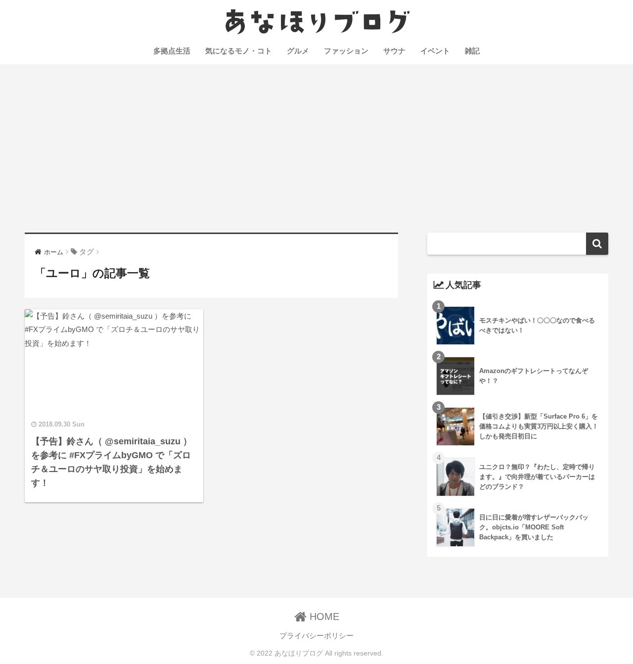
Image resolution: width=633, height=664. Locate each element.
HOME (323, 616)
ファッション (346, 51)
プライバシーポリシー (316, 636)
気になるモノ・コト (238, 51)
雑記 (472, 51)
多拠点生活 (171, 51)
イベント (435, 51)
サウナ (394, 51)
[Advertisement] (316, 148)
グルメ (298, 51)
